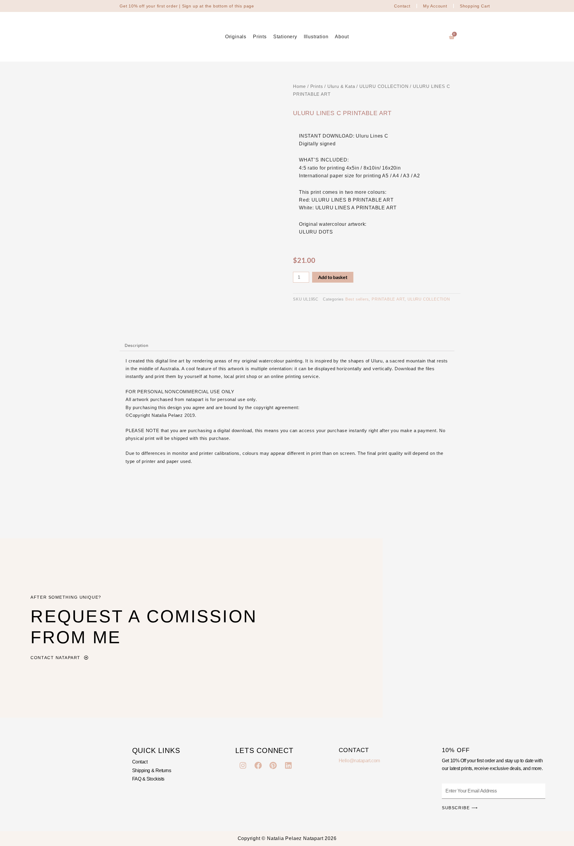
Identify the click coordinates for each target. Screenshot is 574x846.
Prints (260, 36)
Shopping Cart (475, 6)
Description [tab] (137, 345)
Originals (235, 36)
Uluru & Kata (341, 86)
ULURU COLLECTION (384, 86)
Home (299, 86)
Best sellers (357, 299)
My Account (435, 6)
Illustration (316, 36)
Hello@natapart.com (359, 760)
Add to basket (332, 277)
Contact (402, 6)
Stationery (285, 36)
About (342, 36)
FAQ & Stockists (148, 778)
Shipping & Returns (151, 770)
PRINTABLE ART (388, 299)
